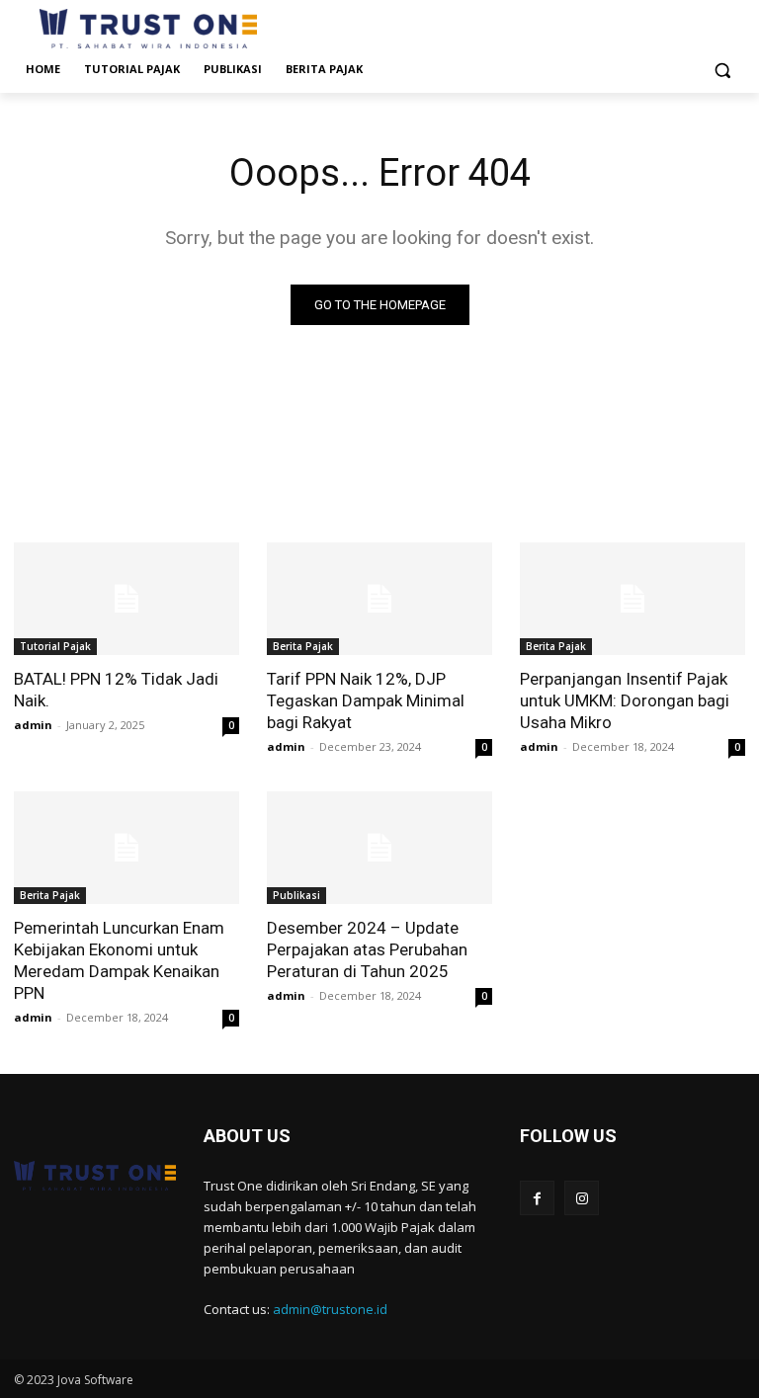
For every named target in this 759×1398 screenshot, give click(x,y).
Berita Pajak (303, 646)
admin (33, 724)
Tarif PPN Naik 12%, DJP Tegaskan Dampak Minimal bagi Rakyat (365, 700)
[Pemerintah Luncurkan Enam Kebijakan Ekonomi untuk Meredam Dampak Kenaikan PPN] (126, 847)
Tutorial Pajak (55, 646)
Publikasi (296, 895)
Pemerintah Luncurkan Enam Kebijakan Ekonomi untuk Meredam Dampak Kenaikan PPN (119, 960)
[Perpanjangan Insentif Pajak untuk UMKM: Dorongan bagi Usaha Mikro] (632, 598)
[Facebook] (537, 1198)
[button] (722, 69)
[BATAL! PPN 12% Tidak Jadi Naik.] (126, 598)
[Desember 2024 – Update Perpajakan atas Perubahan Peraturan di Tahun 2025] (379, 847)
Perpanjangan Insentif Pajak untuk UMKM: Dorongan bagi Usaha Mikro (624, 700)
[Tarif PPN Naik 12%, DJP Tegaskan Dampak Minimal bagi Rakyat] (379, 598)
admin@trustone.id (330, 1309)
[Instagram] (581, 1198)
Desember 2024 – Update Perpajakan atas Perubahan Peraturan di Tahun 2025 (367, 949)
